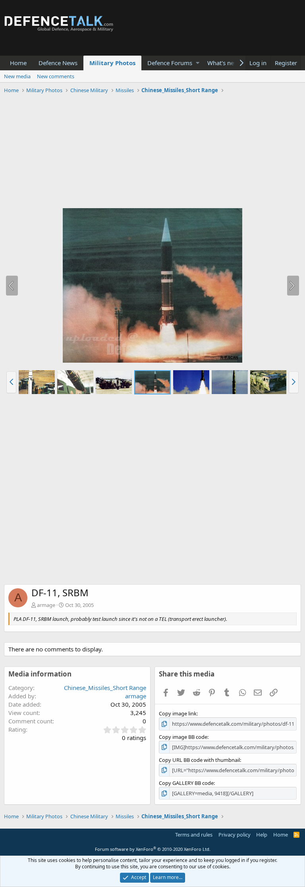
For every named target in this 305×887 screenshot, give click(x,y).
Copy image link (178, 713)
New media (17, 76)
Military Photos (112, 63)
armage (46, 605)
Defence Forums (169, 63)
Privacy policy (234, 834)
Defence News (58, 63)
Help (261, 834)
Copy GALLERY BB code (186, 783)
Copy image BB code (183, 736)
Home (18, 63)
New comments (55, 76)
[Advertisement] (152, 152)
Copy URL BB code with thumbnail (199, 759)
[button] (197, 63)
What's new (223, 63)
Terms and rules (193, 834)
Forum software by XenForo (152, 849)
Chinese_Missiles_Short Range (105, 688)
